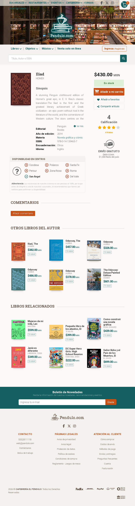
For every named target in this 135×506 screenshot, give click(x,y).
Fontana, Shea (72, 357)
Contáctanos (18, 8)
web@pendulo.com (25, 443)
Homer (40, 78)
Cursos (89, 2)
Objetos (30, 48)
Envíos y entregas (107, 454)
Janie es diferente (33, 349)
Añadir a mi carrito (111, 91)
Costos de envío (107, 444)
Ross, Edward (109, 327)
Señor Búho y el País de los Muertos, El (111, 353)
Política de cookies (66, 454)
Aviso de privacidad (66, 439)
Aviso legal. (66, 444)
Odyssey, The (73, 241)
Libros (15, 48)
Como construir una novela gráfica (112, 322)
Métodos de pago (107, 449)
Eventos (56, 2)
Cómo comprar (107, 439)
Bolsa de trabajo (25, 453)
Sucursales (17, 2)
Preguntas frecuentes (107, 459)
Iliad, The (33, 243)
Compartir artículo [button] (109, 106)
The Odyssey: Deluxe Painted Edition (111, 273)
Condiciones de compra (66, 459)
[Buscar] (123, 58)
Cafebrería (73, 2)
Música (46, 48)
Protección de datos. (66, 449)
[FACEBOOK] (101, 3)
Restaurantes (38, 2)
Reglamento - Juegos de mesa (66, 463)
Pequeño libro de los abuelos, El (75, 327)
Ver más (79, 126)
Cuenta (107, 463)
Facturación (107, 468)
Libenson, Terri (35, 353)
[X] (107, 3)
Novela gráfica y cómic (70, 137)
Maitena (32, 326)
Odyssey (108, 242)
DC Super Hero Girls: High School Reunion (74, 351)
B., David (107, 358)
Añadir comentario (23, 213)
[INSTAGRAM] (112, 3)
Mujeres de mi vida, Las (35, 322)
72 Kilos (69, 331)
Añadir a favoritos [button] (110, 99)
